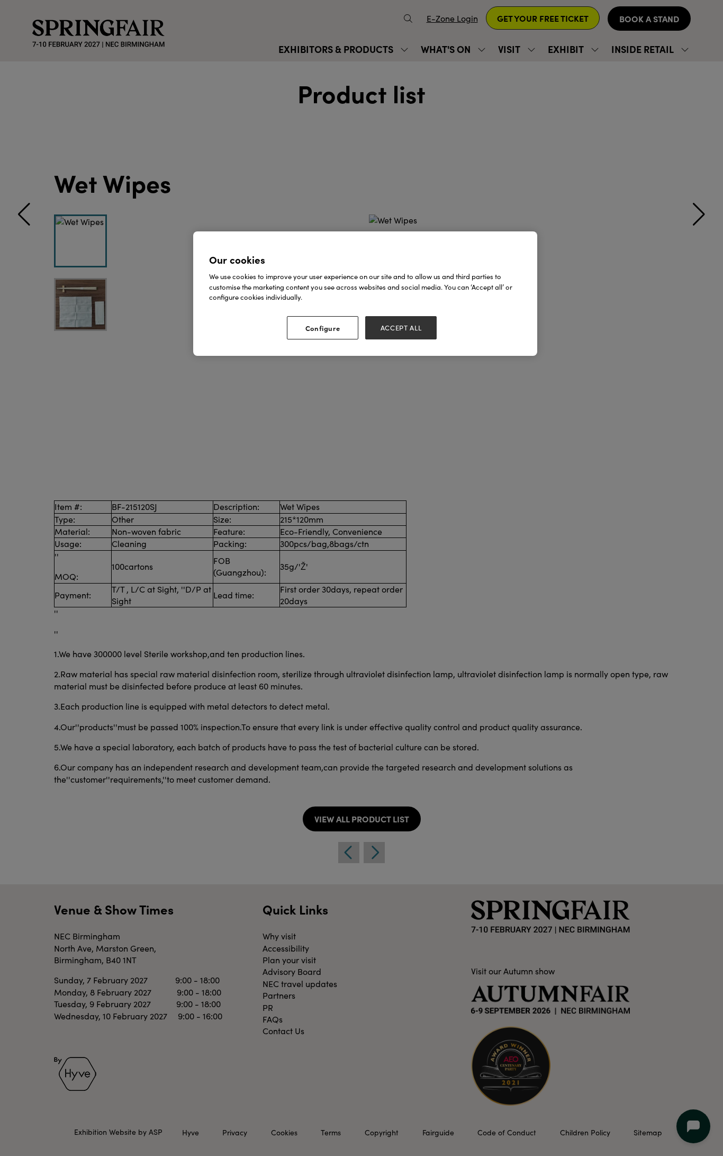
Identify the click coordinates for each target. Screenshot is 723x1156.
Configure (322, 328)
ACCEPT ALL (401, 328)
